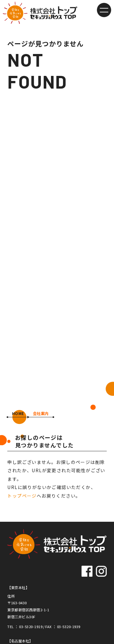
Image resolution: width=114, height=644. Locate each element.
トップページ (21, 496)
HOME (18, 413)
